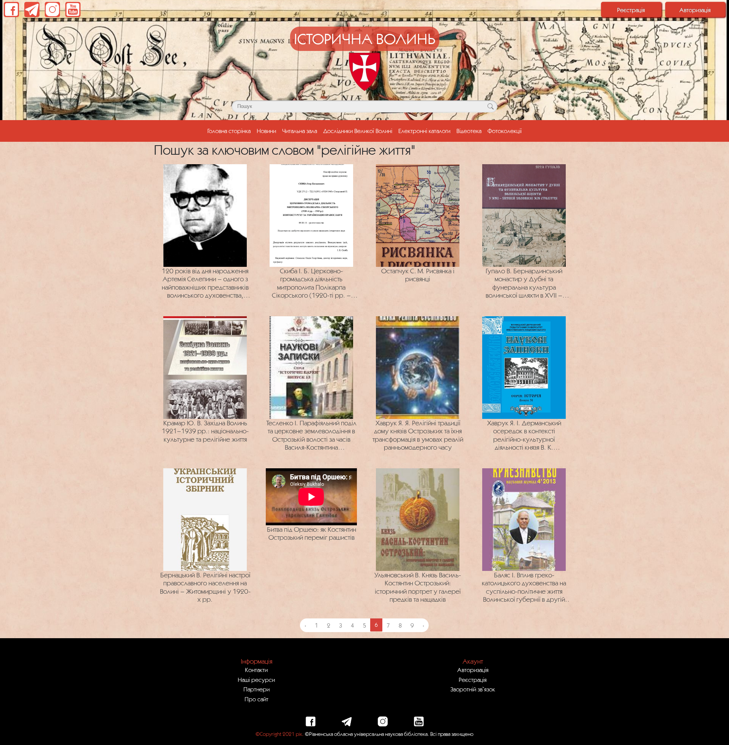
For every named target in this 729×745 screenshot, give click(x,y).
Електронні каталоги (424, 130)
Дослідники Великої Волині (357, 130)
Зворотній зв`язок (472, 689)
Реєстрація (631, 9)
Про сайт (256, 699)
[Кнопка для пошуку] (490, 106)
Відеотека (468, 130)
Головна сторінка (230, 130)
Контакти (256, 669)
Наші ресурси (256, 679)
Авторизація (695, 9)
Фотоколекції (505, 130)
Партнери (256, 689)
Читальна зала (299, 130)
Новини (266, 130)
